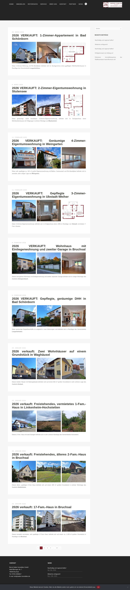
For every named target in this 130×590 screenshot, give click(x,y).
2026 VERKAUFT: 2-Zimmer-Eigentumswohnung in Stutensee (49, 89)
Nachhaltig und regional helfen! (104, 40)
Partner (72, 4)
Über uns (53, 4)
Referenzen (33, 4)
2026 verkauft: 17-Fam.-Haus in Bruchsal (41, 507)
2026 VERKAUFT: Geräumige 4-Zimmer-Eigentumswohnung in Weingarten (49, 142)
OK (98, 587)
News (81, 4)
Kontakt (63, 4)
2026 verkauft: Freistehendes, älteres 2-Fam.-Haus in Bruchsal (49, 456)
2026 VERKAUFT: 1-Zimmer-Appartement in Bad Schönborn (49, 37)
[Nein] (128, 587)
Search (86, 4)
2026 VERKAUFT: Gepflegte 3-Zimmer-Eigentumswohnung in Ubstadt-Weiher (49, 195)
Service (43, 4)
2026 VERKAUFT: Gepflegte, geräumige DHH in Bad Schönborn (49, 300)
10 (56, 547)
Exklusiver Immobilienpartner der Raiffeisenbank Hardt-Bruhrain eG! (108, 58)
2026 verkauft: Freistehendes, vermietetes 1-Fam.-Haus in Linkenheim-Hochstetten (49, 405)
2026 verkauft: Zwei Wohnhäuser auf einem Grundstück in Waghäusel (49, 353)
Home (11, 4)
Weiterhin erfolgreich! (101, 44)
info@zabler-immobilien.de (22, 576)
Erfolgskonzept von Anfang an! (104, 53)
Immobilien (20, 4)
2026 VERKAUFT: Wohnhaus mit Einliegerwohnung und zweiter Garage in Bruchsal (49, 247)
